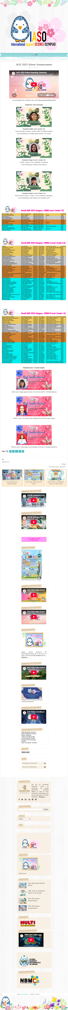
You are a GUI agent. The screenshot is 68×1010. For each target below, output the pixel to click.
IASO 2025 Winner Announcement (33, 900)
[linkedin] (29, 799)
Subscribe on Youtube (29, 763)
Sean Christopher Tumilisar (29, 742)
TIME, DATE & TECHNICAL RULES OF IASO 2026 (56, 483)
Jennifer (23, 741)
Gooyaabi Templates (45, 994)
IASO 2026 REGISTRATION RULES (34, 483)
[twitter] (22, 799)
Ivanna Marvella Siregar (28, 738)
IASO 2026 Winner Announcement (12, 483)
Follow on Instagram (29, 767)
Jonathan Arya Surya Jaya (28, 740)
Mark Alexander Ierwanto (28, 732)
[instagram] (32, 799)
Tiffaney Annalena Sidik (28, 737)
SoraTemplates (25, 994)
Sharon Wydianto (26, 735)
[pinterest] (36, 799)
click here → (24, 657)
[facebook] (19, 799)
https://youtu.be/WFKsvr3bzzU (47, 100)
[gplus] (26, 799)
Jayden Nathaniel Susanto (28, 734)
